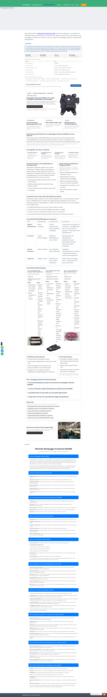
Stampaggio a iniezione (49, 4)
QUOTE (83, 4)
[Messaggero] (2, 350)
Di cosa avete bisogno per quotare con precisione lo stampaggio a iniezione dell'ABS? (50, 383)
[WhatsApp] (2, 347)
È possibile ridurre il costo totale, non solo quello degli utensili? (48, 392)
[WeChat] (2, 353)
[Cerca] (84, 1)
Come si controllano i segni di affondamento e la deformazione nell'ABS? (51, 388)
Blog (72, 4)
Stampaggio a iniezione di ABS (46, 33)
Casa (29, 4)
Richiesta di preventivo (76, 85)
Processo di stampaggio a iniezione (38, 413)
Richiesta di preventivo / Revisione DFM (34, 106)
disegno (59, 4)
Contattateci (66, 4)
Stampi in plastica (37, 4)
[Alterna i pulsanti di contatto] (1, 344)
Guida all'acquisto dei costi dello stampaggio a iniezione (44, 406)
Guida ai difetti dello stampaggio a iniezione (40, 415)
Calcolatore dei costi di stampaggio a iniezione (41, 408)
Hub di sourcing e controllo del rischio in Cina (41, 417)
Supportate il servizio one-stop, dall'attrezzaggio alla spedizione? (49, 397)
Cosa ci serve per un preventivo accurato (39, 410)
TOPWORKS (25, 4)
